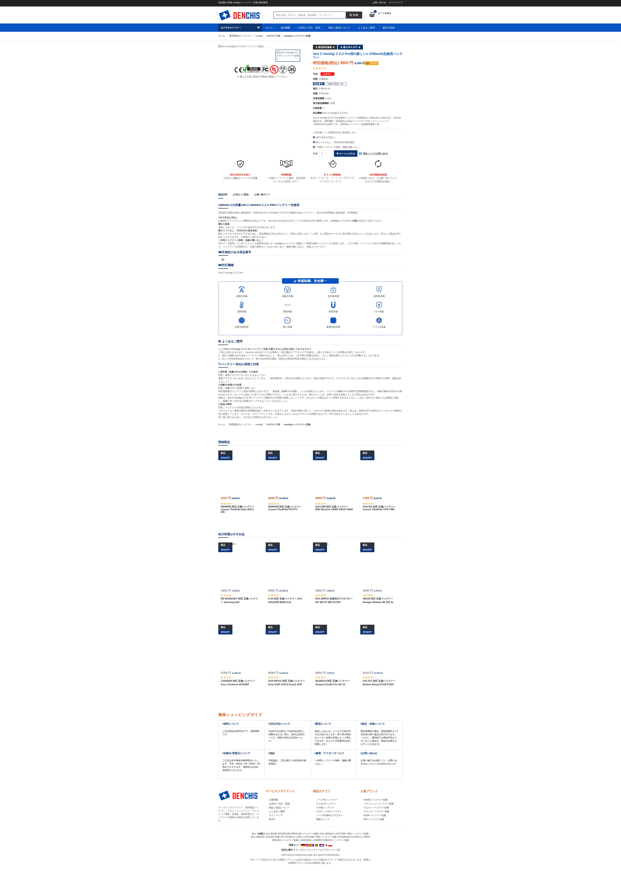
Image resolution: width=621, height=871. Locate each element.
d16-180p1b (257, 837)
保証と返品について (339, 27)
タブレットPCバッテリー (329, 811)
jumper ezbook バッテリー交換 (331, 840)
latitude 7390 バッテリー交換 (351, 833)
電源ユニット (323, 819)
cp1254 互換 (272, 837)
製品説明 (222, 194)
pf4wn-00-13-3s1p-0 (350, 837)
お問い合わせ (379, 2)
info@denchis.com (386, 763)
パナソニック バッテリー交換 (379, 803)
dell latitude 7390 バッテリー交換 (317, 837)
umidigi (259, 35)
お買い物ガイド (262, 194)
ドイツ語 (335, 849)
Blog (272, 819)
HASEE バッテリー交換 (375, 799)
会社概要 (285, 27)
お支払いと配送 (241, 194)
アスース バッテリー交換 (376, 811)
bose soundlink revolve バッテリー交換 (294, 833)
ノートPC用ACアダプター (329, 815)
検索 (355, 15)
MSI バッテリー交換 (374, 819)
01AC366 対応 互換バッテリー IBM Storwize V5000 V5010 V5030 (334, 508)
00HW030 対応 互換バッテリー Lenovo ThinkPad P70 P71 (285, 508)
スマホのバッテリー (326, 803)
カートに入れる (346, 153)
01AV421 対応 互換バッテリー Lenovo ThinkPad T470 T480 (379, 508)
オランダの (299, 849)
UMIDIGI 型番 (273, 35)
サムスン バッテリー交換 (376, 807)
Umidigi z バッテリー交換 (288, 243)
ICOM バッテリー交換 (375, 815)
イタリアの (323, 849)
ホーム (269, 27)
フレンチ (311, 849)
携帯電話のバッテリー (240, 35)
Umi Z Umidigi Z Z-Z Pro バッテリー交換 (248, 397)
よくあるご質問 (366, 27)
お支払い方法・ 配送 (309, 27)
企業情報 (273, 799)
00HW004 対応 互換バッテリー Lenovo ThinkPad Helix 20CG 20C (237, 509)
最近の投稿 (389, 27)
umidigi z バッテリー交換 (297, 35)
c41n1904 (305, 840)
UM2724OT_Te (335, 83)
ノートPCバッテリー (326, 799)
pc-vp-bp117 (288, 837)
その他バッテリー (325, 807)
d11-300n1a (326, 833)
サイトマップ (396, 2)
